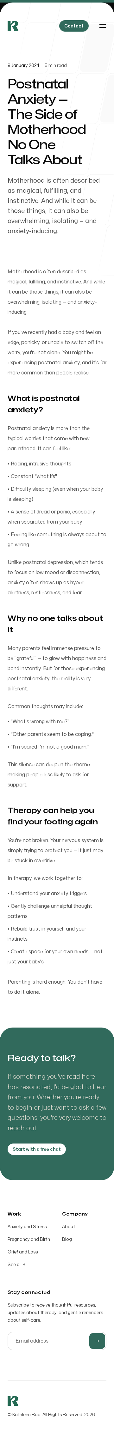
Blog (67, 1239)
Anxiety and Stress (27, 1227)
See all (17, 1265)
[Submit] (97, 1341)
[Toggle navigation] (103, 26)
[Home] (13, 26)
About (68, 1227)
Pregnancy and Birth (29, 1239)
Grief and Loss (23, 1252)
